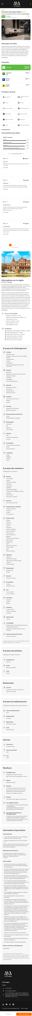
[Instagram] (10, 1004)
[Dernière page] (26, 245)
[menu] (30, 4)
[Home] (3, 1004)
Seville (2, 10)
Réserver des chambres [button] (24, 1014)
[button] (3, 29)
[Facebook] (6, 1004)
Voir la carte (8, 1014)
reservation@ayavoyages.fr (10, 990)
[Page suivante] (23, 245)
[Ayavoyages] (8, 974)
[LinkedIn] (13, 1004)
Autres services (5, 129)
